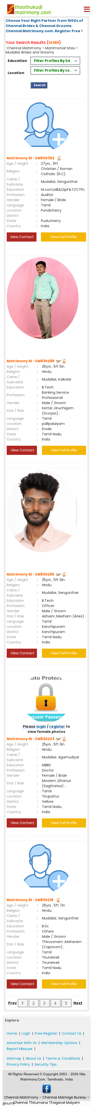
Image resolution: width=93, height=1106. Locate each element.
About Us (33, 1058)
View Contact (21, 236)
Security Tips (45, 1064)
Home (12, 1033)
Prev (12, 1002)
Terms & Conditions (63, 1058)
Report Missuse (19, 1048)
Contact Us (71, 1033)
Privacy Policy (18, 1064)
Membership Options (59, 1042)
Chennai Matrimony (24, 48)
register (57, 726)
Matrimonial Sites (60, 48)
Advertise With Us (22, 1042)
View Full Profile (64, 236)
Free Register (46, 1033)
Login (26, 1033)
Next (77, 1002)
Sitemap (14, 1058)
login (41, 726)
